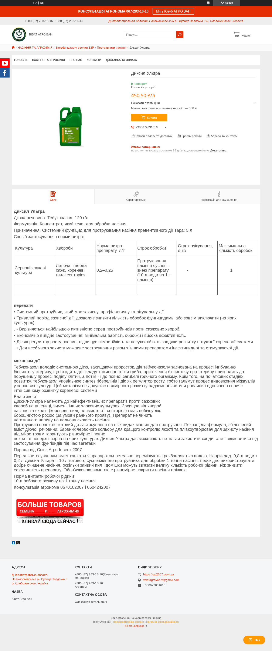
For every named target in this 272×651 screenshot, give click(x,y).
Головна (20, 60)
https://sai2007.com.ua (158, 574)
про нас (75, 60)
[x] (18, 543)
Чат (257, 640)
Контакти (94, 60)
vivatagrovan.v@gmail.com (161, 580)
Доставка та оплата (121, 60)
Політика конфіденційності (162, 621)
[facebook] (13, 543)
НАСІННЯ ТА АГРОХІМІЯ (35, 47)
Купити (152, 117)
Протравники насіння (111, 47)
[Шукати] (179, 34)
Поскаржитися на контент (128, 621)
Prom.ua (156, 618)
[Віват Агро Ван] (19, 34)
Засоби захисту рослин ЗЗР (75, 47)
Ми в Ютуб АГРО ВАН (173, 11)
